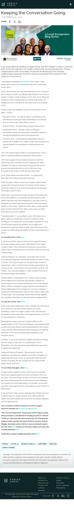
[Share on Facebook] (10, 22)
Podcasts (60, 483)
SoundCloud (23, 408)
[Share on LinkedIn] (20, 22)
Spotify (34, 408)
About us (42, 478)
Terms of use (43, 483)
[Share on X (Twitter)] (15, 22)
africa (5, 444)
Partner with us (63, 478)
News (59, 480)
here (22, 237)
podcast (25, 82)
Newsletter (61, 488)
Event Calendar (63, 485)
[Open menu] (70, 4)
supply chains (8, 448)
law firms (42, 444)
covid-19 (14, 444)
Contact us (42, 480)
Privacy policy (25, 496)
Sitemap (41, 490)
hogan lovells (28, 444)
